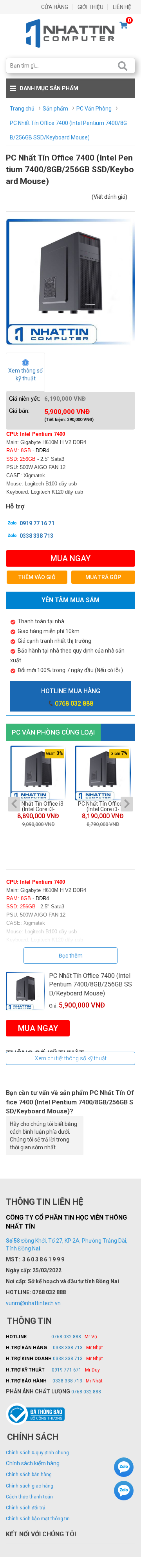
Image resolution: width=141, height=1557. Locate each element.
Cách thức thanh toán (29, 1497)
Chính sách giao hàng (29, 1486)
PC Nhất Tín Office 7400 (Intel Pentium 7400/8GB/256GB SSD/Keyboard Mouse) (90, 984)
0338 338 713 (35, 536)
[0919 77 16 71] (124, 1468)
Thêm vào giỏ (37, 577)
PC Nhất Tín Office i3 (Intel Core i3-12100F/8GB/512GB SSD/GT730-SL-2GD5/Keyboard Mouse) (103, 806)
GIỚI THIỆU (90, 7)
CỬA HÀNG (54, 7)
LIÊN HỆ (122, 7)
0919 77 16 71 (36, 523)
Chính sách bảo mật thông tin (38, 1518)
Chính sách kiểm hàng (33, 1463)
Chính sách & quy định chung (37, 1452)
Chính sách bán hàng (29, 1474)
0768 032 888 (74, 703)
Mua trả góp (103, 577)
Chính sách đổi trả (25, 1508)
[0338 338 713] (124, 1491)
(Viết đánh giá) (109, 197)
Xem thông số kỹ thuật (26, 374)
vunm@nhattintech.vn (33, 1303)
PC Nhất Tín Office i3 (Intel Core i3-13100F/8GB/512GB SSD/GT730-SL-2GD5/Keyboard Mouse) (38, 806)
